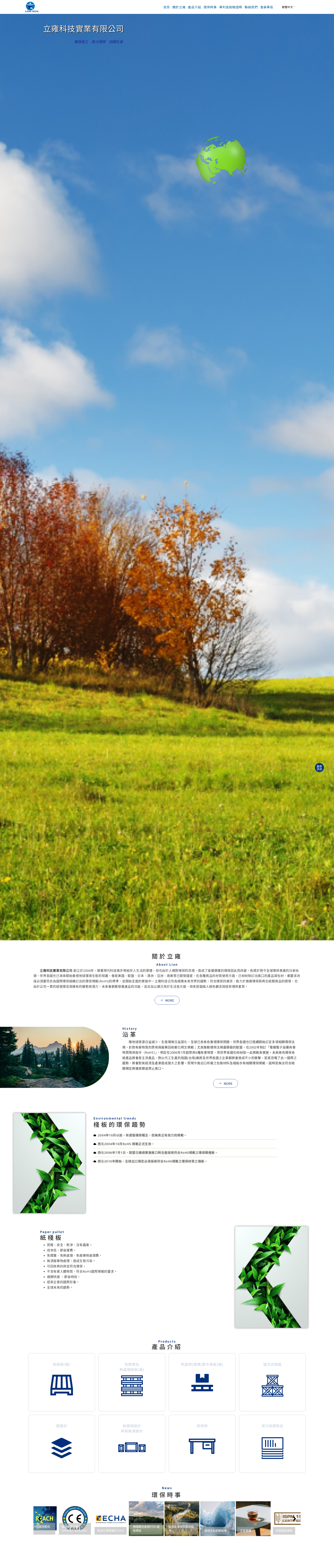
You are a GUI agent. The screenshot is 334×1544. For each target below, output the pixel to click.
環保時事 (210, 7)
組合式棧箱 (272, 1364)
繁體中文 (287, 7)
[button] (225, 1083)
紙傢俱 (202, 1425)
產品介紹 (194, 7)
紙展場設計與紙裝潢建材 (132, 1428)
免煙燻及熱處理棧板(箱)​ (132, 1367)
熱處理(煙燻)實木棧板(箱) (202, 1364)
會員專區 (266, 7)
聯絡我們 (251, 7)
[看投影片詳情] (60, 1518)
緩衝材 (61, 1425)
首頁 (166, 7)
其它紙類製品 (272, 1425)
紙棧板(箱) (61, 1364)
